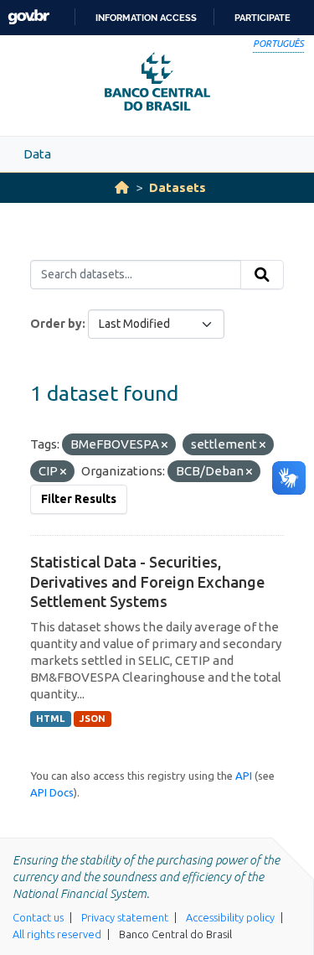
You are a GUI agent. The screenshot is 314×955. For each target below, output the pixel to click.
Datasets (177, 187)
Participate (262, 17)
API (243, 775)
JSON (93, 719)
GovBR (28, 17)
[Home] (122, 187)
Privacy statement (124, 917)
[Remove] (164, 445)
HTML (50, 719)
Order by (56, 323)
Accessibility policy (230, 917)
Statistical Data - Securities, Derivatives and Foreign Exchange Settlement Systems (147, 581)
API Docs (52, 792)
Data (37, 154)
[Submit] (262, 275)
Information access (146, 17)
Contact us (38, 917)
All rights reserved (57, 934)
